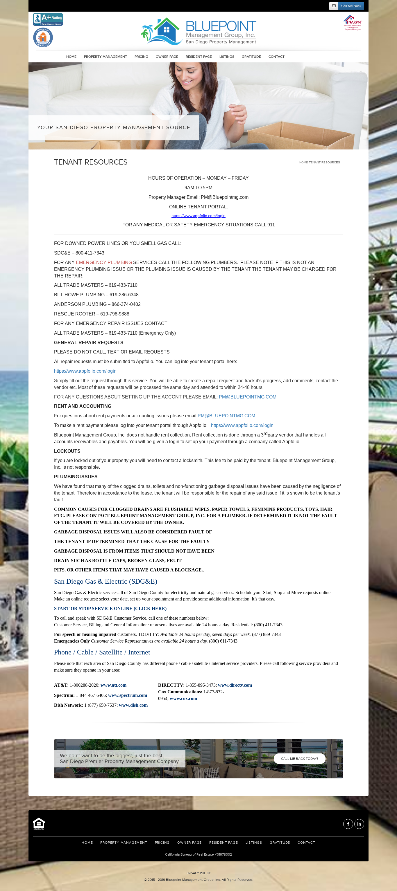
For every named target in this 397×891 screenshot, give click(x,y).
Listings (226, 57)
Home (71, 57)
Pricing (141, 57)
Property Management (105, 57)
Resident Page (199, 57)
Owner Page (167, 57)
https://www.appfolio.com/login (85, 371)
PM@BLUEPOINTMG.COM (247, 396)
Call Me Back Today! (299, 759)
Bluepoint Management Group (198, 31)
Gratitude (251, 57)
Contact (277, 57)
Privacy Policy (199, 873)
